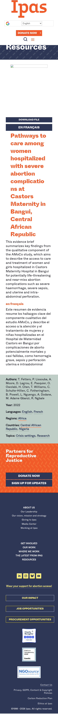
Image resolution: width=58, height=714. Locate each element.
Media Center (29, 523)
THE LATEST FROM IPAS (29, 555)
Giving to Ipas (29, 519)
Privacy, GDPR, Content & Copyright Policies (33, 691)
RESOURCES (29, 559)
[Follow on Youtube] (38, 575)
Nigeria (24, 429)
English (27, 412)
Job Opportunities (30, 608)
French (38, 412)
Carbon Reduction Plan (40, 698)
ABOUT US (29, 507)
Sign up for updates (29, 483)
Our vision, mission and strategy (29, 515)
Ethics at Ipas (45, 703)
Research (43, 436)
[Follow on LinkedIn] (19, 575)
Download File (29, 119)
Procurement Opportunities (30, 619)
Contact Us (46, 684)
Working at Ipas (29, 528)
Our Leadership (29, 511)
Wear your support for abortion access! (29, 586)
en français (29, 127)
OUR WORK (29, 547)
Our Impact (30, 598)
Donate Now (27, 33)
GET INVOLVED (29, 543)
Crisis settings (25, 436)
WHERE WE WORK (29, 551)
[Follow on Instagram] (25, 575)
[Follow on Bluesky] (32, 575)
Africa (22, 418)
